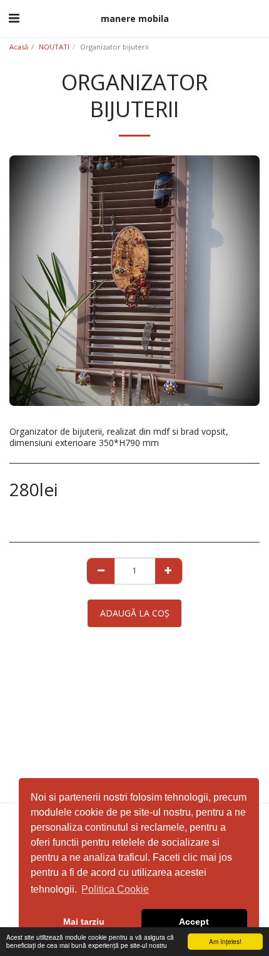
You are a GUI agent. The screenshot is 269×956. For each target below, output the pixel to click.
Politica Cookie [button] (115, 889)
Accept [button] (194, 922)
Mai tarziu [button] (83, 922)
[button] (13, 18)
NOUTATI (54, 46)
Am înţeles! (225, 941)
